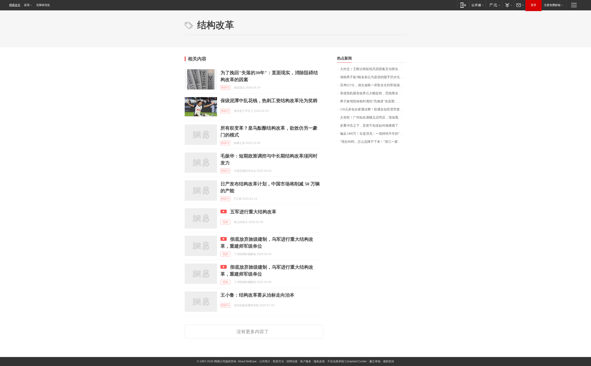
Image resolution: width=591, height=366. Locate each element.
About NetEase (247, 361)
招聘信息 (292, 361)
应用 (27, 5)
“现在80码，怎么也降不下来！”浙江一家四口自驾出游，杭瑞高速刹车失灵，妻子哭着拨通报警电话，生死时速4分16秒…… (373, 141)
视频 (225, 222)
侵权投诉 (388, 361)
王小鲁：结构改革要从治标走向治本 (257, 295)
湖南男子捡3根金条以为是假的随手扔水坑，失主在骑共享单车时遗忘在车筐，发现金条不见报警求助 (373, 77)
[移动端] (463, 5)
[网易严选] (494, 5)
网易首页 (14, 5)
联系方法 (278, 361)
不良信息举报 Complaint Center (347, 361)
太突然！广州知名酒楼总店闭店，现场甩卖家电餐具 (373, 117)
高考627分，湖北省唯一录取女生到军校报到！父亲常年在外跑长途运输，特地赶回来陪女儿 (373, 85)
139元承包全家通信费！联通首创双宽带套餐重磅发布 (373, 109)
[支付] (508, 5)
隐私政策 (319, 361)
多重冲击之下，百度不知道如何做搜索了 (369, 125)
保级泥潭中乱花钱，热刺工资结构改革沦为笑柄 (268, 100)
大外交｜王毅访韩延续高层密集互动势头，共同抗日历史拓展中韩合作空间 (373, 69)
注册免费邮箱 (552, 5)
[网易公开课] (477, 5)
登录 (533, 5)
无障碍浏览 (43, 5)
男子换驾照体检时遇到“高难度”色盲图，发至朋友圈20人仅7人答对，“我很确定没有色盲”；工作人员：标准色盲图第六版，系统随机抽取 (373, 101)
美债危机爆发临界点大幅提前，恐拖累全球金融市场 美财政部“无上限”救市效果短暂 (373, 93)
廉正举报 (374, 361)
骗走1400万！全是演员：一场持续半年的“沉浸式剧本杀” (373, 133)
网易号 (225, 87)
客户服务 (305, 361)
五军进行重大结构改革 (253, 211)
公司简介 (264, 361)
